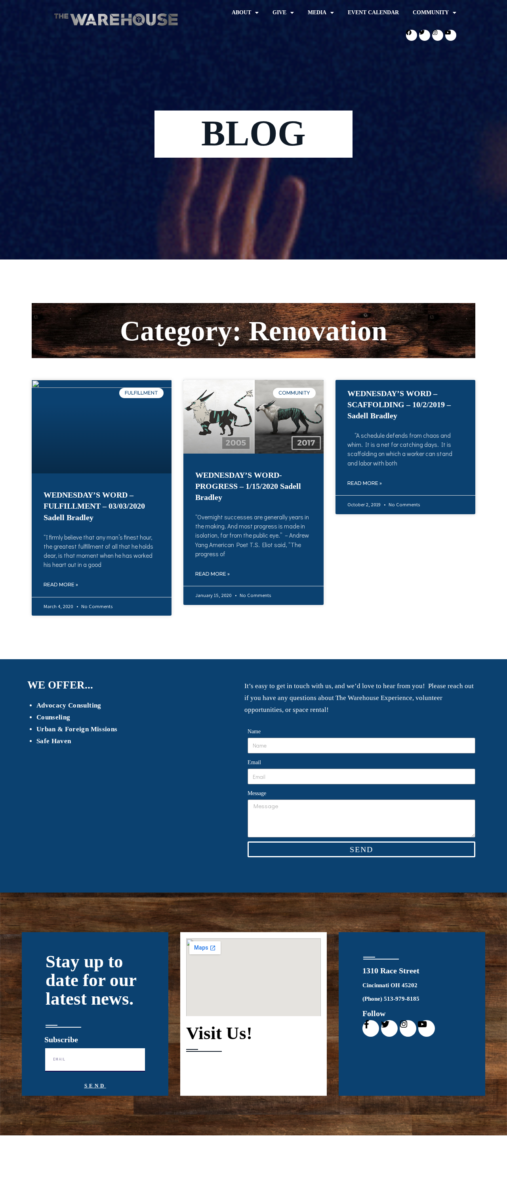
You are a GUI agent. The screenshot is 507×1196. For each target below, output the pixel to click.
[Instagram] (437, 35)
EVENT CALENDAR (373, 12)
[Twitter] (424, 35)
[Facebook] (411, 35)
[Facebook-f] (370, 1028)
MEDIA (317, 12)
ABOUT (241, 12)
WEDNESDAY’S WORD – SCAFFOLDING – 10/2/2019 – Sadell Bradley (399, 404)
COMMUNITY (431, 12)
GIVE (279, 12)
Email (254, 762)
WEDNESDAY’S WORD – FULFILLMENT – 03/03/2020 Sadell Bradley (94, 505)
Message (257, 793)
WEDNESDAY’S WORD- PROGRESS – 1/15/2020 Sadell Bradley (248, 486)
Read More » (61, 585)
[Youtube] (450, 35)
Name (254, 731)
